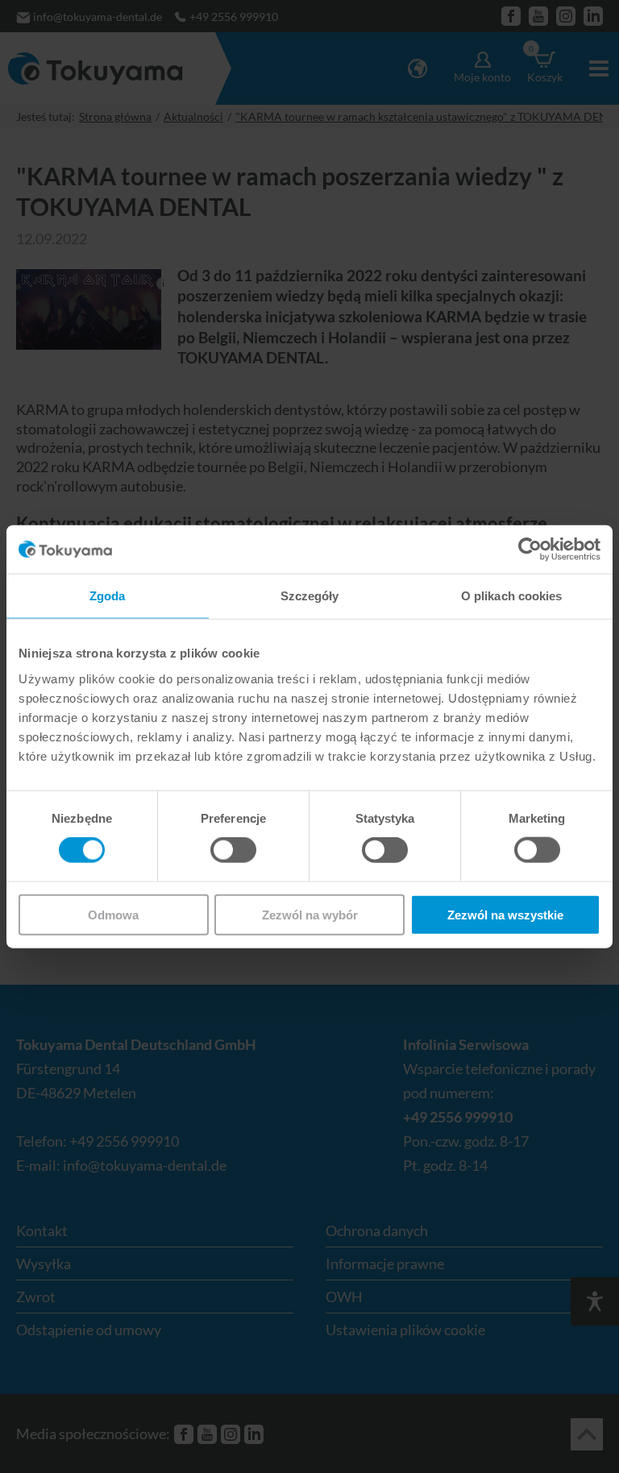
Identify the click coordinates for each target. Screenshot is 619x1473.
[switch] (233, 850)
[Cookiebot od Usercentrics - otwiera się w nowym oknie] (529, 549)
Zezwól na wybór (310, 914)
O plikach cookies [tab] (512, 596)
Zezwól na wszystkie (505, 914)
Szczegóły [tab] (309, 596)
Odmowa (113, 914)
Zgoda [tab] (107, 596)
